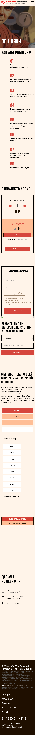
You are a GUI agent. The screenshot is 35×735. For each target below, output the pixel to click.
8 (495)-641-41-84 (14, 604)
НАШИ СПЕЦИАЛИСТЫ (17, 519)
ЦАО (12, 484)
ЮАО (12, 447)
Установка (7, 699)
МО (17, 416)
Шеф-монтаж (9, 707)
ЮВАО (12, 465)
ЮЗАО (12, 453)
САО (12, 478)
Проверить (18, 352)
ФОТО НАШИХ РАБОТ (17, 523)
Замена (5, 703)
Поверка (6, 695)
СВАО (12, 472)
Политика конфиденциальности (14, 685)
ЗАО (12, 459)
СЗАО (12, 490)
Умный (5, 712)
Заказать (17, 311)
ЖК (17, 423)
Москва (17, 410)
